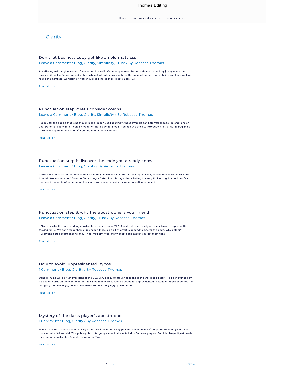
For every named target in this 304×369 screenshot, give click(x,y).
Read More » (47, 86)
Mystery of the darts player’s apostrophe (80, 315)
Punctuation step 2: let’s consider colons (80, 109)
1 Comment (49, 269)
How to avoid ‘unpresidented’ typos (75, 264)
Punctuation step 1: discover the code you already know (96, 160)
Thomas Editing (152, 5)
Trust (120, 63)
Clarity (89, 63)
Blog (78, 63)
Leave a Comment (55, 63)
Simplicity (105, 63)
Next (190, 364)
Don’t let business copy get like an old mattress (87, 57)
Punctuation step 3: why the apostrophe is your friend (94, 212)
